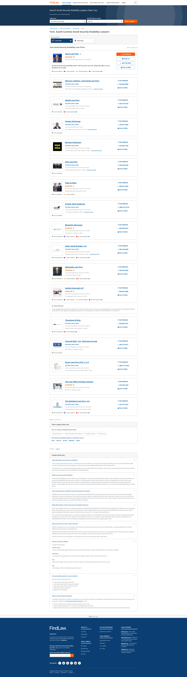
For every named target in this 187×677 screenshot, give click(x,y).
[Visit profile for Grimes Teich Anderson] (57, 208)
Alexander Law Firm (74, 267)
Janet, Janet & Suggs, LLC (76, 246)
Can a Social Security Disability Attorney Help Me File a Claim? (71, 491)
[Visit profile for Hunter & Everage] (57, 125)
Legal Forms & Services (105, 631)
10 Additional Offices (94, 254)
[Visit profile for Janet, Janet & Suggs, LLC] (57, 250)
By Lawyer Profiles (85, 651)
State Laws (102, 643)
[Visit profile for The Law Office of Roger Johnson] (57, 386)
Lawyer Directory (53, 28)
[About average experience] (101, 71)
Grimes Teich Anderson (75, 204)
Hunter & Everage (72, 121)
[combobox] (68, 21)
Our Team (83, 631)
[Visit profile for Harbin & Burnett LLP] (57, 292)
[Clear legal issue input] (84, 21)
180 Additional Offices (96, 150)
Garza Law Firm (72, 54)
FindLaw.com (124, 631)
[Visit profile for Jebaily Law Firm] (57, 104)
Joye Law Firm (71, 162)
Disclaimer (64, 672)
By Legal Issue (84, 648)
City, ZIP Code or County (94, 18)
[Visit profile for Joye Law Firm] (57, 166)
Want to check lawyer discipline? (62, 596)
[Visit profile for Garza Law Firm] (57, 58)
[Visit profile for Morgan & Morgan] (57, 146)
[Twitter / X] (67, 663)
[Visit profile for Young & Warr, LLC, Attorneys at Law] (57, 345)
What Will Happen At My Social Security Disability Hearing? (70, 505)
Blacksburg (71, 440)
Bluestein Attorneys (73, 225)
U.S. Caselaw (103, 646)
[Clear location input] (121, 21)
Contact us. (64, 640)
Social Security (101, 433)
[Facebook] (59, 663)
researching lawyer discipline (74, 601)
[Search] (135, 2)
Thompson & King (72, 320)
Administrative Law (57, 433)
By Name (83, 654)
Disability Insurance (90, 433)
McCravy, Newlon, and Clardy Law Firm (82, 81)
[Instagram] (71, 663)
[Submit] (72, 655)
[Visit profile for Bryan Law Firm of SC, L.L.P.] (57, 366)
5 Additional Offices (88, 212)
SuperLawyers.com (126, 637)
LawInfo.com (124, 649)
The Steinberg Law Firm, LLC (77, 401)
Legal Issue (53, 18)
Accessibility (84, 634)
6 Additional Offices (91, 170)
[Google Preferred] (79, 663)
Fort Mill (65, 440)
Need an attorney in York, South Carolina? (65, 523)
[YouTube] (63, 663)
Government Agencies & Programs (73, 433)
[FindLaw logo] (55, 2)
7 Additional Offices (98, 89)
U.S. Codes (102, 648)
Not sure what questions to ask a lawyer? (65, 576)
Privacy (57, 672)
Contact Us (83, 637)
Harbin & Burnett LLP (74, 288)
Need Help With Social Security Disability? (65, 460)
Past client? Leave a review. (72, 84)
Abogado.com (124, 643)
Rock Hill (58, 440)
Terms (51, 672)
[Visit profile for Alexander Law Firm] (57, 271)
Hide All (58, 449)
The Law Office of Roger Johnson (79, 381)
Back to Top (94, 616)
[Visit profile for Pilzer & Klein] (57, 187)
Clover (53, 440)
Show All (52, 449)
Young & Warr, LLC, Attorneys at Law (81, 341)
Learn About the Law (105, 640)
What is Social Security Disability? (62, 475)
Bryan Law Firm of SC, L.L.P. (77, 362)
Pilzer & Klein (70, 183)
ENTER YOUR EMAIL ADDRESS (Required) (60, 652)
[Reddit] (75, 663)
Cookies (71, 672)
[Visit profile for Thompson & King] (57, 324)
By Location (84, 646)
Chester (78, 440)
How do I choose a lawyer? (60, 541)
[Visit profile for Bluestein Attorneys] (57, 229)
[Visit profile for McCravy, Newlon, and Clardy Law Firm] (57, 85)
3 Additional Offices (92, 129)
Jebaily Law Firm (72, 100)
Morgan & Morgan (73, 142)
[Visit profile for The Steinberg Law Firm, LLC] (57, 405)
